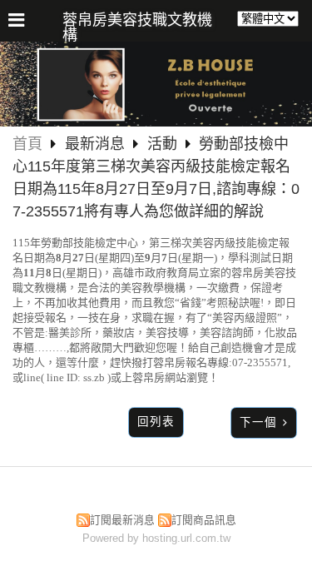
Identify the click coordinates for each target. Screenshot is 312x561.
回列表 (156, 421)
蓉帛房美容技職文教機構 (137, 27)
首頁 (27, 144)
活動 (162, 144)
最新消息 (97, 144)
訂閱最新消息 (122, 520)
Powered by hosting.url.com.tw (156, 538)
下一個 (258, 422)
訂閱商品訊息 (203, 520)
